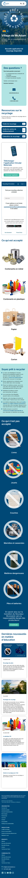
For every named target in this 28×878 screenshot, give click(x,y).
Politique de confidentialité (8, 823)
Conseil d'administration (7, 811)
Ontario (3, 847)
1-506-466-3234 (14, 100)
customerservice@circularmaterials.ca (13, 410)
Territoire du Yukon (6, 849)
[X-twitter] (5, 873)
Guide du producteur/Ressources (9, 833)
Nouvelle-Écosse (5, 845)
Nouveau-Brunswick (6, 843)
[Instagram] (13, 873)
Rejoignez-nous (5, 835)
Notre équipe (4, 813)
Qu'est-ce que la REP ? (7, 831)
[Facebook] (10, 873)
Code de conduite (5, 809)
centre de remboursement (15, 377)
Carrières (4, 817)
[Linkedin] (3, 873)
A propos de (4, 808)
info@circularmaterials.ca (9, 866)
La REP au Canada (5, 829)
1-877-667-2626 (7, 869)
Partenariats (4, 815)
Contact (3, 819)
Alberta (3, 841)
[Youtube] (8, 873)
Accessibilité (4, 821)
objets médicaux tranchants (17, 403)
